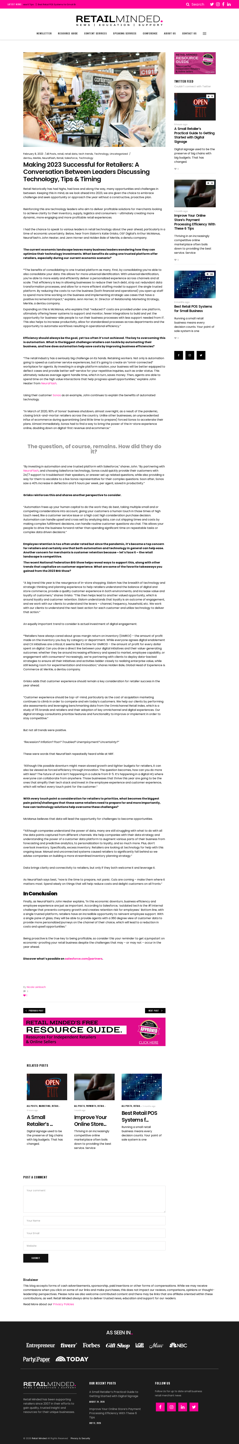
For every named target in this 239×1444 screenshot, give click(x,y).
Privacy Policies (63, 1304)
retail (60, 154)
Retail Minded (39, 1438)
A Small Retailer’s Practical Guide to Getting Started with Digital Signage (194, 135)
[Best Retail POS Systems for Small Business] (142, 1087)
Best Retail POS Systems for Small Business (35, 4)
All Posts (51, 154)
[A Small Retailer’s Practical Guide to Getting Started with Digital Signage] (47, 1087)
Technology (101, 154)
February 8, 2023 (33, 154)
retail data (71, 154)
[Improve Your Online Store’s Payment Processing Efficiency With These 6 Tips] (94, 1087)
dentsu (27, 158)
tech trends (86, 154)
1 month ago (79, 1110)
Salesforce (71, 158)
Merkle (37, 158)
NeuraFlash (48, 158)
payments (91, 1105)
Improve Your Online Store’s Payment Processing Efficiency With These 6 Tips (194, 222)
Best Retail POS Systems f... (139, 1116)
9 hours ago (32, 1110)
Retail (60, 158)
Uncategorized (119, 154)
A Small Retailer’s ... (40, 1120)
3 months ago (149, 1106)
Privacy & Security (80, 1438)
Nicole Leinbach (36, 987)
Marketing (45, 1105)
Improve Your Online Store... (90, 1120)
